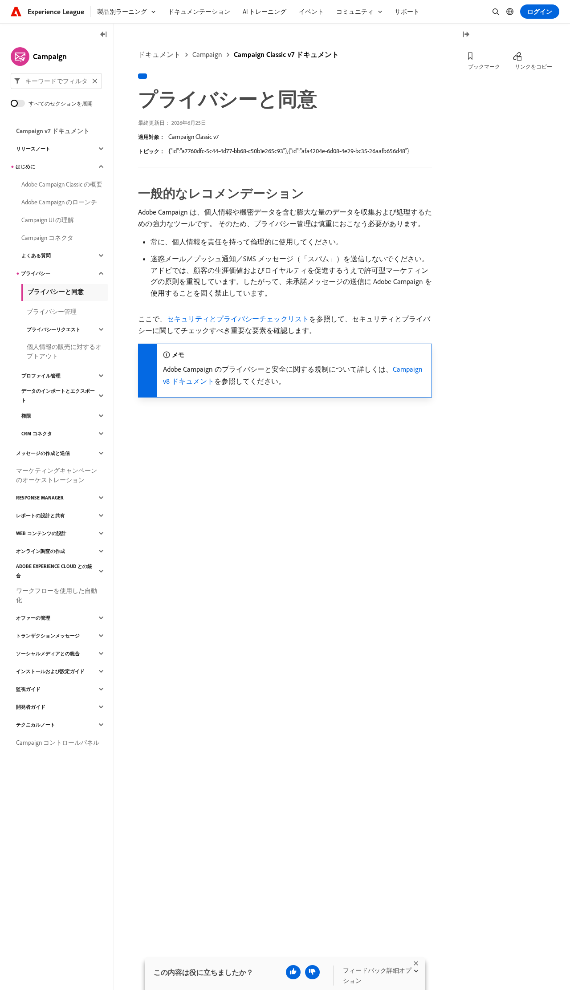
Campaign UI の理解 (47, 220)
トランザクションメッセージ (48, 636)
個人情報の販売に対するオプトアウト (64, 351)
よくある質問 (36, 255)
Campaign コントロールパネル (57, 742)
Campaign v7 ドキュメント (53, 131)
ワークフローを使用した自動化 (56, 595)
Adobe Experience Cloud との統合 (54, 571)
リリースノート (33, 149)
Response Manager (40, 498)
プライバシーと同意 (56, 292)
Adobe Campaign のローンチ (59, 202)
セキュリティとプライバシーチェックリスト (238, 318)
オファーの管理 (33, 618)
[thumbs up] (293, 972)
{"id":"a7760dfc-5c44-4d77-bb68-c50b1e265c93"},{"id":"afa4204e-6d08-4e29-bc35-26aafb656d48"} (288, 151)
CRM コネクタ (36, 433)
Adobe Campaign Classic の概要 (61, 184)
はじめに (25, 166)
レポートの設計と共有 (40, 515)
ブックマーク (484, 66)
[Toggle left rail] (104, 35)
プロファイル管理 (41, 376)
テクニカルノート (35, 725)
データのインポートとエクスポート (58, 395)
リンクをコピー (533, 66)
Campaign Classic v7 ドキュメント (286, 54)
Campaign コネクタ (47, 238)
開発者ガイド (30, 707)
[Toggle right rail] (466, 35)
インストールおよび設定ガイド (50, 671)
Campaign (207, 54)
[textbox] (56, 81)
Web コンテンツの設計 (41, 533)
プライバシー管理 (52, 312)
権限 (26, 416)
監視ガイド (28, 689)
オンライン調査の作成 (40, 551)
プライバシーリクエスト (54, 329)
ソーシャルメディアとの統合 (48, 653)
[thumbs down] (312, 972)
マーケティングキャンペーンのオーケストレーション (56, 475)
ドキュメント (159, 54)
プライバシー (35, 273)
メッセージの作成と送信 (43, 453)
